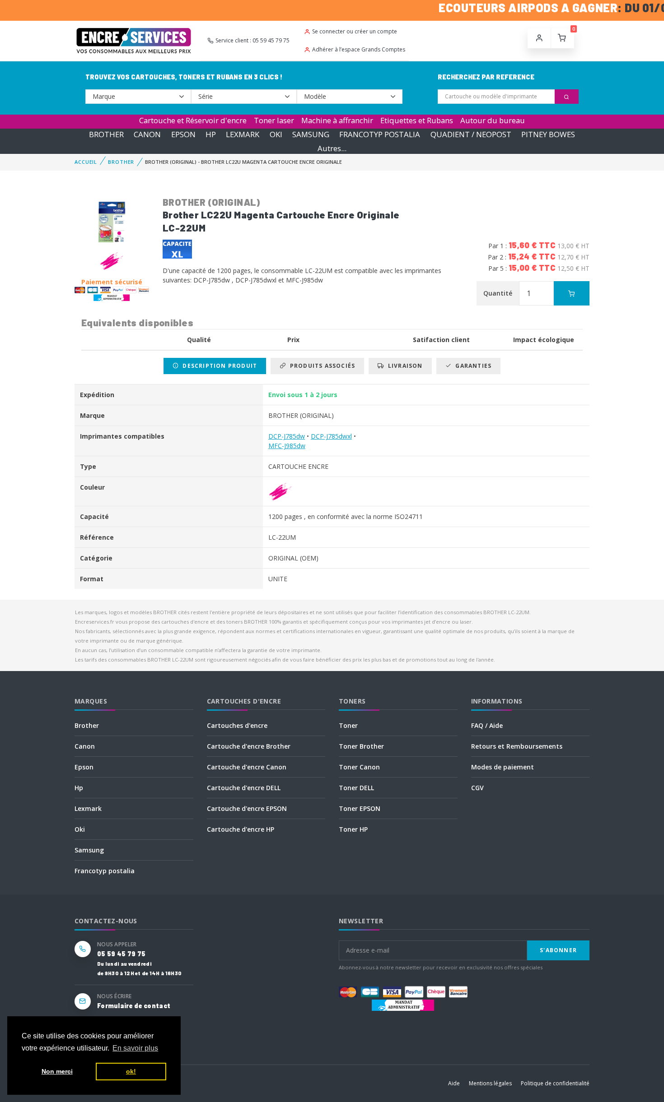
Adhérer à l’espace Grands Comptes (358, 49)
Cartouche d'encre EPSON (247, 808)
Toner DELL (356, 787)
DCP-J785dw (286, 436)
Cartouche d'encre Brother (248, 746)
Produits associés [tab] (320, 366)
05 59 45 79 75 (121, 954)
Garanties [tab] (471, 366)
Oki (80, 829)
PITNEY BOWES (548, 134)
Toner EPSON (359, 808)
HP (211, 134)
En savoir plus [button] (135, 1048)
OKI (276, 134)
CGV (477, 787)
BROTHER (106, 134)
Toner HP (353, 829)
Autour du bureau (492, 120)
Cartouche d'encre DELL (244, 787)
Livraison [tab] (403, 366)
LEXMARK (242, 134)
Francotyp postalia (105, 870)
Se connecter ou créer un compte (354, 31)
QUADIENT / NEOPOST (470, 134)
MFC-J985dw (286, 445)
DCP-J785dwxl (331, 436)
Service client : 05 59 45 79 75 (252, 40)
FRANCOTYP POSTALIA (379, 134)
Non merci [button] (57, 1071)
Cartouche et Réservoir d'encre (193, 120)
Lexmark (88, 808)
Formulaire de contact (133, 1005)
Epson (84, 767)
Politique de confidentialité (555, 1083)
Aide (454, 1083)
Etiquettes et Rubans (416, 120)
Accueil (86, 161)
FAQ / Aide (487, 725)
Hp (79, 787)
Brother (87, 725)
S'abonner (558, 950)
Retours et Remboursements (516, 746)
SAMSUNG (310, 134)
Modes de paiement (502, 767)
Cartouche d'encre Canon (246, 767)
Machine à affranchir (337, 120)
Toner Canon (359, 767)
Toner (348, 725)
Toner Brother (361, 746)
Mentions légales (490, 1083)
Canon (85, 746)
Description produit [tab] (218, 366)
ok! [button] (131, 1071)
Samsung (89, 850)
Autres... (332, 148)
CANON (147, 134)
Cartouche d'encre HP (240, 829)
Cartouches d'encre (237, 725)
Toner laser (274, 120)
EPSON (183, 134)
